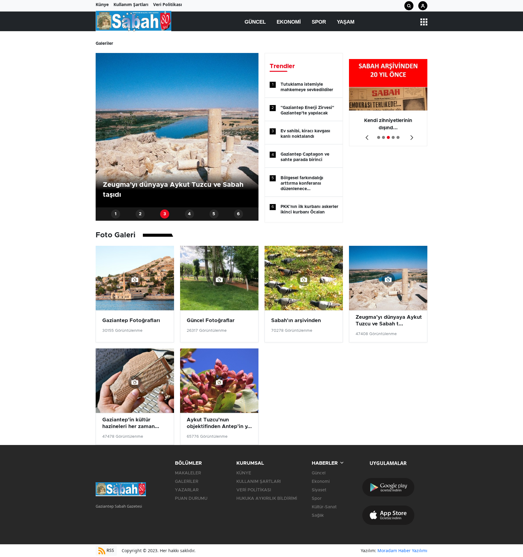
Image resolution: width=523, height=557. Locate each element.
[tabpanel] (177, 130)
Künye (102, 4)
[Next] (411, 135)
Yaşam (345, 22)
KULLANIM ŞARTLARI (258, 482)
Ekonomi (289, 22)
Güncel (255, 22)
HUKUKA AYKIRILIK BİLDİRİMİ (266, 498)
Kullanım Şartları (130, 4)
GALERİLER (186, 482)
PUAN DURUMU (191, 498)
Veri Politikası (167, 4)
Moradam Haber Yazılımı (402, 550)
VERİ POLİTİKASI (253, 490)
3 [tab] (164, 214)
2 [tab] (140, 214)
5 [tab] (213, 214)
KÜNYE (243, 473)
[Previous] (366, 135)
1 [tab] (116, 214)
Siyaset (319, 490)
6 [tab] (238, 214)
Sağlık (318, 515)
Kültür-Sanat (324, 507)
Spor (319, 22)
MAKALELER (188, 473)
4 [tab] (189, 214)
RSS (109, 550)
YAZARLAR (187, 490)
